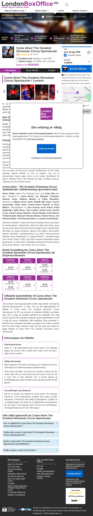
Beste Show (40, 11)
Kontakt (40, 469)
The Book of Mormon (17, 492)
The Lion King (14, 467)
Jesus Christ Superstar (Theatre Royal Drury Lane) (17, 488)
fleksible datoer (74, 55)
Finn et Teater (79, 11)
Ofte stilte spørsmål (45, 474)
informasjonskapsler (35, 139)
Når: (65, 49)
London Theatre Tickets (43, 477)
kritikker (34, 54)
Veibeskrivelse (83, 111)
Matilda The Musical (16, 495)
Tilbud (61, 11)
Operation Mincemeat (17, 474)
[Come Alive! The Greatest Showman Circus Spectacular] (13, 92)
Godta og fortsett (46, 149)
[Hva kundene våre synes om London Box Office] (75, 496)
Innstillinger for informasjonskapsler (46, 158)
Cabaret (11, 483)
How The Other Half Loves (16, 480)
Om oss (40, 466)
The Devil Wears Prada (15, 470)
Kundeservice (74, 474)
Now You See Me (15, 464)
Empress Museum (14, 15)
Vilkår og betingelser (45, 471)
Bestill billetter (78, 68)
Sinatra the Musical (16, 476)
